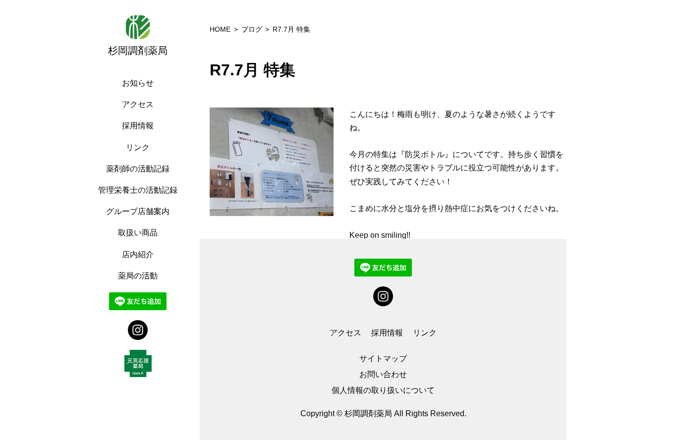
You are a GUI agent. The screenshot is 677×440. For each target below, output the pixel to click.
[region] (140, 220)
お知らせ (138, 83)
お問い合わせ (383, 374)
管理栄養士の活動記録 (137, 190)
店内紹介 (138, 254)
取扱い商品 (138, 232)
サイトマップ (383, 358)
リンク (138, 147)
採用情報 (138, 125)
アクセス (138, 104)
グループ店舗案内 (137, 211)
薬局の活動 (138, 276)
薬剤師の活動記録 (137, 169)
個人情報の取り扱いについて (383, 390)
